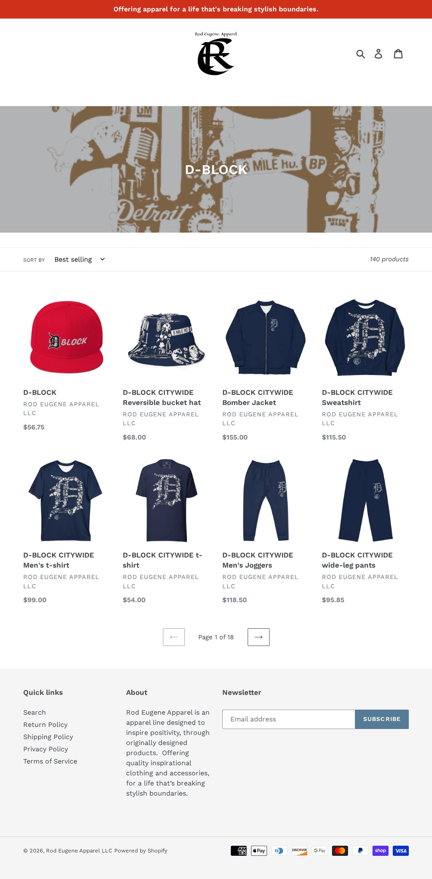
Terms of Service (50, 761)
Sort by (34, 260)
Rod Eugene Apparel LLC (79, 850)
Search (34, 712)
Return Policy (45, 725)
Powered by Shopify (140, 850)
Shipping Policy (48, 737)
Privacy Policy (45, 749)
